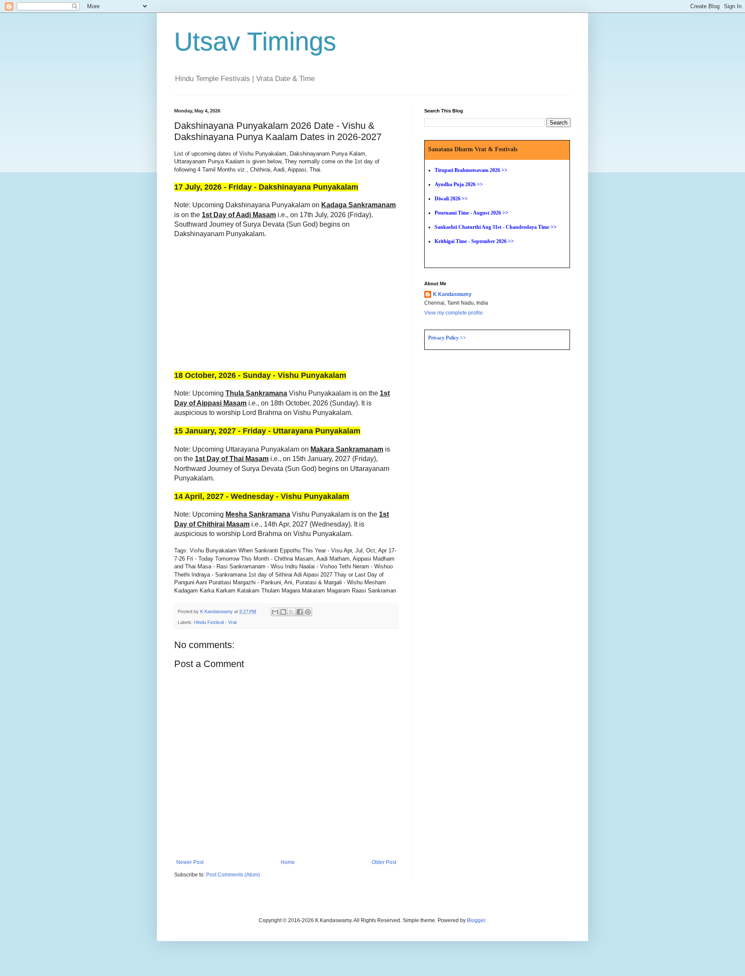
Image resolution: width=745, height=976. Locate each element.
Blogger (476, 920)
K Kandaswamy (452, 294)
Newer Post (189, 862)
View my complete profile (453, 313)
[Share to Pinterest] (308, 612)
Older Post (384, 862)
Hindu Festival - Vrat (215, 622)
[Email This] (275, 612)
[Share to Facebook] (299, 612)
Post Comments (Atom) (233, 875)
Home (288, 862)
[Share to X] (291, 612)
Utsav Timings (255, 41)
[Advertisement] (246, 307)
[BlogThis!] (283, 612)
